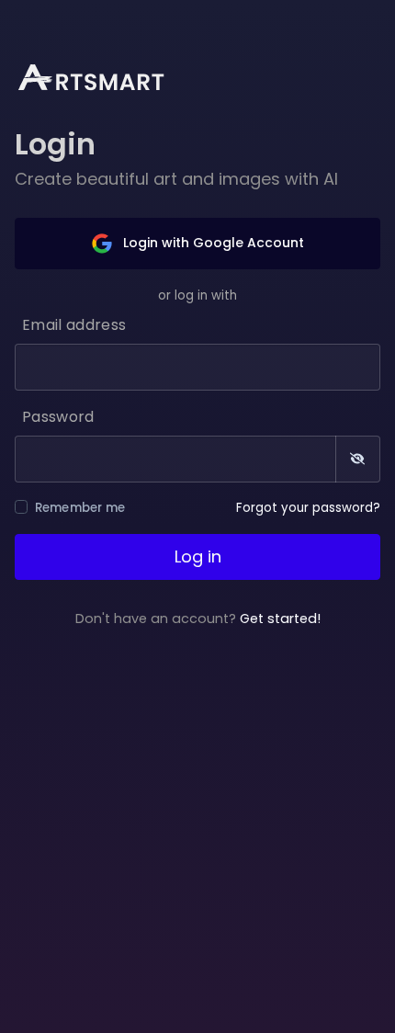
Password (58, 416)
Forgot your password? (308, 507)
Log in (198, 556)
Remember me (80, 507)
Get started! (280, 618)
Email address (74, 324)
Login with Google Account (211, 242)
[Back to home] (103, 76)
